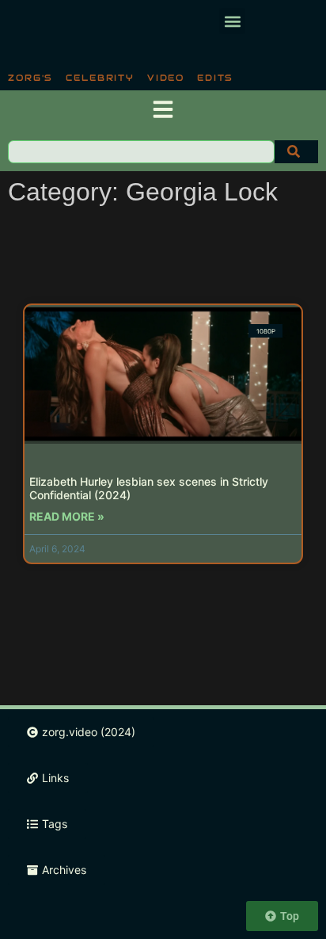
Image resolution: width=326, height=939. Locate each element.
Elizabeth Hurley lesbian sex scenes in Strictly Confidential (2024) (148, 488)
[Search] (296, 151)
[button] (232, 21)
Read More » (66, 516)
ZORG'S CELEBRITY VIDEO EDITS (120, 77)
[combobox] (141, 151)
